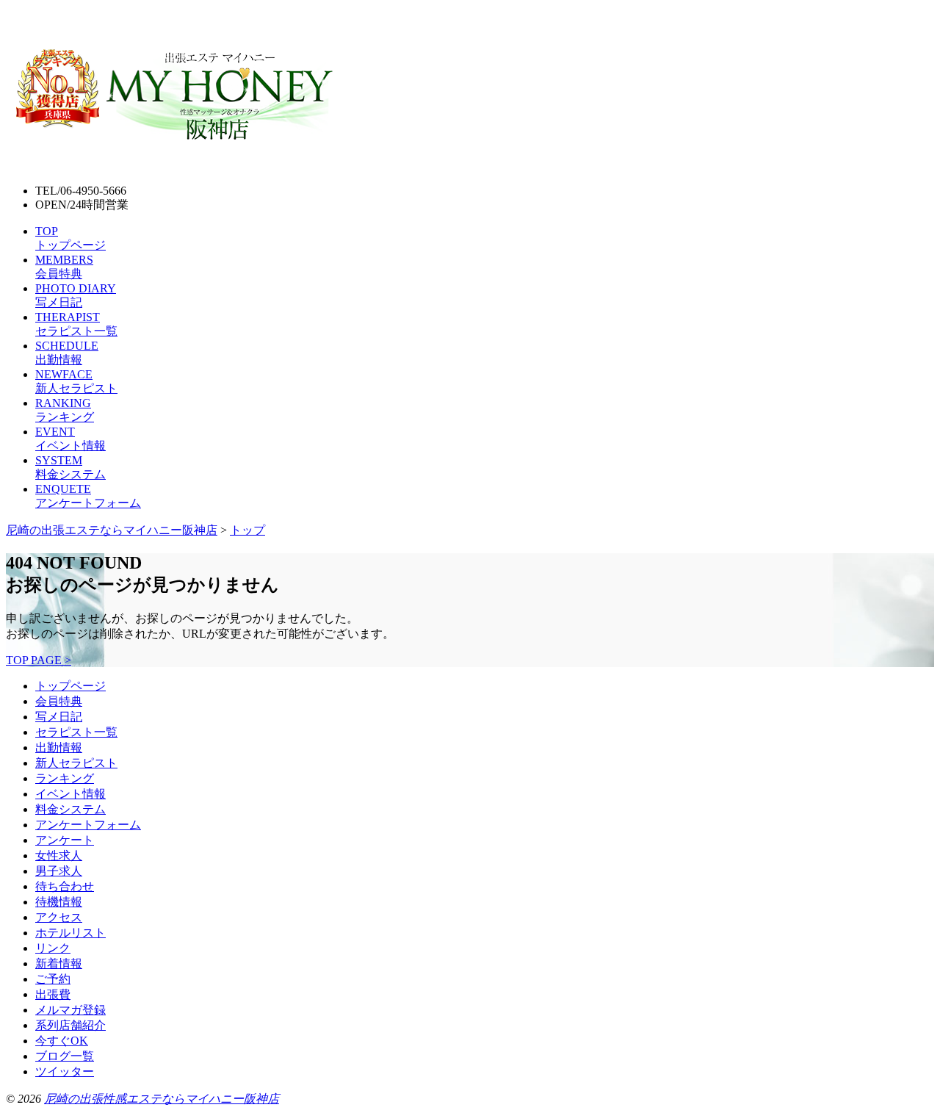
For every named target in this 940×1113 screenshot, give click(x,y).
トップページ (70, 686)
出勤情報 (58, 747)
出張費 (52, 994)
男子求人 (58, 871)
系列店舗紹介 (70, 1025)
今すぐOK (61, 1040)
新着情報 (58, 963)
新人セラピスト (76, 763)
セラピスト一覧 (76, 732)
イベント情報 (70, 794)
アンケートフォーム (88, 824)
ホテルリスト (70, 932)
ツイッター (64, 1071)
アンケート (64, 840)
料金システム (70, 809)
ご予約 (52, 979)
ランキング (64, 778)
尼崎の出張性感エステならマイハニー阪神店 (161, 1098)
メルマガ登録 (70, 1010)
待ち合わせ (64, 886)
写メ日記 (58, 716)
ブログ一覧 (64, 1056)
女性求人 (58, 855)
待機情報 (58, 902)
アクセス (58, 917)
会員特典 (58, 701)
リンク (52, 948)
